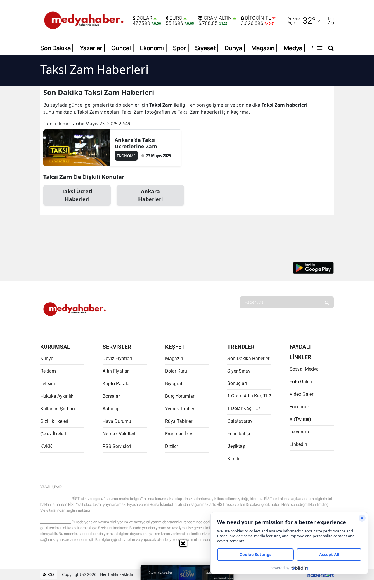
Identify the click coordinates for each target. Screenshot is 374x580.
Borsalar (111, 396)
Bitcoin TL (258, 18)
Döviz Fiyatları (117, 358)
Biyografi (174, 383)
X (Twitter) (300, 419)
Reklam (48, 371)
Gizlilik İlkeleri (54, 421)
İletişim (47, 383)
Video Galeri (302, 394)
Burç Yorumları (180, 396)
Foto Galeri (301, 381)
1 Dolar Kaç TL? (243, 408)
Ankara (150, 195)
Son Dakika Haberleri (249, 358)
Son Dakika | (57, 48)
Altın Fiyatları (116, 371)
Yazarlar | (92, 48)
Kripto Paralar (117, 383)
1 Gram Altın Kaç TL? (249, 396)
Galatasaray (239, 421)
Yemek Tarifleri (180, 408)
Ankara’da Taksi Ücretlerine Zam (136, 143)
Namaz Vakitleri (119, 434)
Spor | (181, 48)
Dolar (144, 18)
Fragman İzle (178, 434)
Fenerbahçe (239, 433)
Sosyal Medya (304, 369)
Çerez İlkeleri (53, 434)
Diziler (171, 446)
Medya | (295, 48)
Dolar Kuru (176, 371)
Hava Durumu (117, 421)
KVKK (46, 446)
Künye (46, 358)
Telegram (299, 432)
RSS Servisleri (117, 446)
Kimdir (234, 458)
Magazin (174, 358)
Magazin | (264, 48)
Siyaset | (207, 48)
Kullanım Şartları (57, 408)
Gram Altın (218, 18)
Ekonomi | (153, 48)
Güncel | (122, 48)
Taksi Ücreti (77, 195)
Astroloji (111, 408)
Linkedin (298, 444)
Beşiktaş (236, 446)
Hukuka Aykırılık (56, 396)
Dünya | (235, 48)
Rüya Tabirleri (179, 421)
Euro (175, 18)
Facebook (300, 406)
